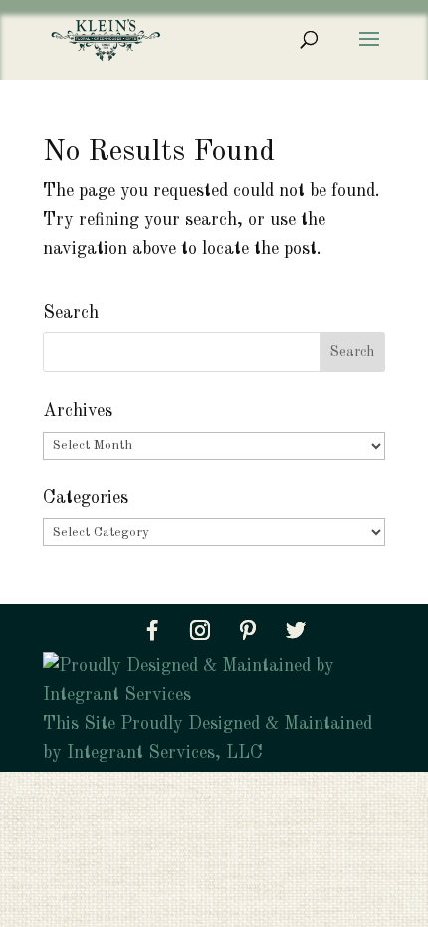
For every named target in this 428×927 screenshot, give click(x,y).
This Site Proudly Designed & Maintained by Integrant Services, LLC (207, 738)
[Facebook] (152, 630)
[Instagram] (200, 630)
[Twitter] (296, 630)
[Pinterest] (248, 630)
